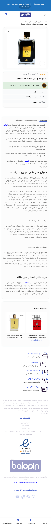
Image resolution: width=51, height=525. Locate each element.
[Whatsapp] (28, 496)
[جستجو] (3, 14)
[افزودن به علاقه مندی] (29, 315)
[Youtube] (17, 496)
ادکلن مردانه (28, 22)
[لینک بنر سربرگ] (25, 5)
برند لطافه (27, 283)
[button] (29, 320)
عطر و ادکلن (38, 22)
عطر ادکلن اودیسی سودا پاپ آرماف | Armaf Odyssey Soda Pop (36, 337)
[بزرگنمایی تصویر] (42, 63)
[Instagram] (33, 496)
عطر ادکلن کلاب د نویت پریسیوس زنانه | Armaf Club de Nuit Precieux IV (14, 337)
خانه (45, 22)
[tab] (43, 120)
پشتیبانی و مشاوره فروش (32, 382)
